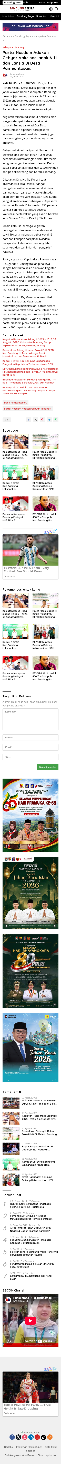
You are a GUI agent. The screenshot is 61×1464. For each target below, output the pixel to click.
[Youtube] (37, 1437)
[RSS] (50, 1437)
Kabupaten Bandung (14, 47)
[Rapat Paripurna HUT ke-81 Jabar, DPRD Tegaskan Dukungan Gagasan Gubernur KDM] (11, 1149)
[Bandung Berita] (21, 9)
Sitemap (31, 1450)
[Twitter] (18, 1437)
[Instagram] (24, 1437)
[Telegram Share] (49, 419)
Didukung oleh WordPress (19, 1455)
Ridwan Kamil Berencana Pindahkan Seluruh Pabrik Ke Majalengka (30, 1205)
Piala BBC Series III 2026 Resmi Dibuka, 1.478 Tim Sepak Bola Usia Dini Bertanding (39, 1102)
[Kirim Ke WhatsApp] (55, 419)
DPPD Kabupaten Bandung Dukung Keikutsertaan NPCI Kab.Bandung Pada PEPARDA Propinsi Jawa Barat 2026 (30, 371)
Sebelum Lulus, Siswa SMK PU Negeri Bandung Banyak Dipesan (30, 1241)
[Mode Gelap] (51, 9)
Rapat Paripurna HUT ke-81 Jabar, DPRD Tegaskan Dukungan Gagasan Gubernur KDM (39, 1148)
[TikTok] (43, 1437)
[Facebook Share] (28, 419)
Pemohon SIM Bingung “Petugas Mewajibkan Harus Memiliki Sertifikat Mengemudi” (31, 1217)
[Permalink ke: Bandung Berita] (5, 75)
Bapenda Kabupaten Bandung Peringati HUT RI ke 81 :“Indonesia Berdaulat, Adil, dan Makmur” (29, 381)
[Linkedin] (31, 1437)
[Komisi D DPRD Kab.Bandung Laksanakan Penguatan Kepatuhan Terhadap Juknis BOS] (15, 472)
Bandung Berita (17, 74)
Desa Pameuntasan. (15, 402)
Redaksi (8, 1447)
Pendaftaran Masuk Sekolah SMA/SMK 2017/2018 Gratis (32, 1265)
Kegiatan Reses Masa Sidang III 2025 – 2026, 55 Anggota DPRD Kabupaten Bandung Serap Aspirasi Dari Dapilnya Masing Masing (29, 342)
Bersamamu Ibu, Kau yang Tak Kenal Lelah (31, 1277)
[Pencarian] (56, 9)
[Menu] (5, 9)
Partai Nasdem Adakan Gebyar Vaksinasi (27, 408)
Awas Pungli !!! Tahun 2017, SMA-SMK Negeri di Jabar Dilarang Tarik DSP (30, 1229)
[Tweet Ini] (35, 419)
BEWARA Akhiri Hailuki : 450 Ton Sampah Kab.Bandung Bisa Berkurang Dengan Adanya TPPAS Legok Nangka (29, 390)
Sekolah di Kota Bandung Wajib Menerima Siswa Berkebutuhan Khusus (34, 1253)
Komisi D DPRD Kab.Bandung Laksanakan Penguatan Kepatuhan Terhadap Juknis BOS (28, 362)
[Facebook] (12, 1437)
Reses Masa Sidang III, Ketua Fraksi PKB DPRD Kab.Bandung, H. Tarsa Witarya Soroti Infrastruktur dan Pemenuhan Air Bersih (28, 353)
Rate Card (51, 1447)
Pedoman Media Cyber (29, 1447)
